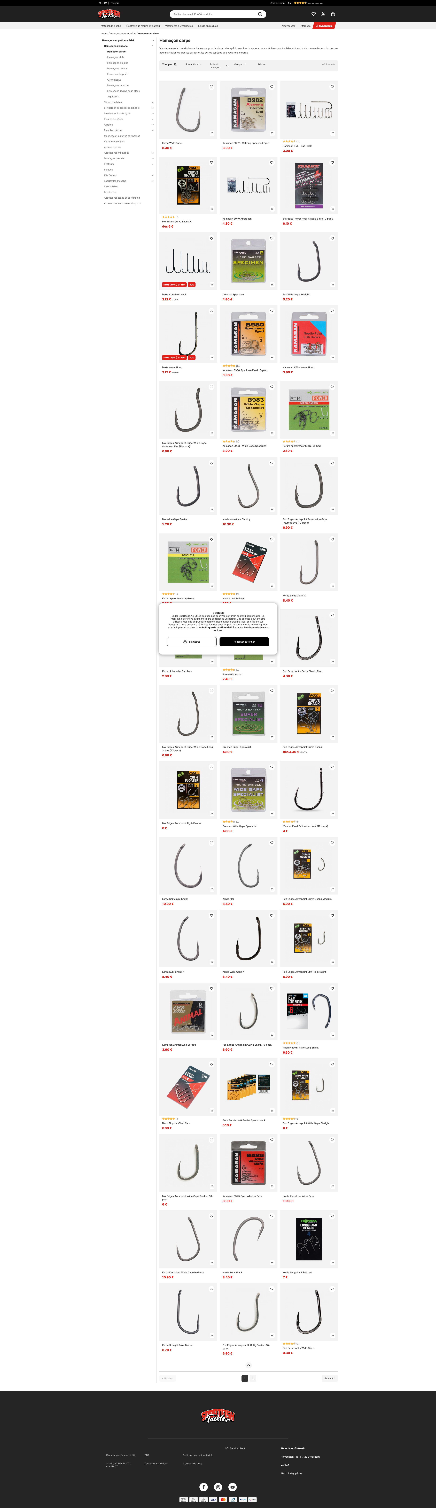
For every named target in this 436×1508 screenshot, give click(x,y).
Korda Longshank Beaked (297, 1272)
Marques (305, 25)
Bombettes (110, 192)
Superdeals (325, 25)
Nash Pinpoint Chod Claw (176, 1123)
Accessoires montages (116, 152)
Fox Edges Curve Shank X (176, 221)
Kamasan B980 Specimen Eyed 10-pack (245, 370)
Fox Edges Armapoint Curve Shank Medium (307, 898)
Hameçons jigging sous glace (123, 90)
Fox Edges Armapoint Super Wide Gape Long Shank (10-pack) (187, 748)
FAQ (146, 1455)
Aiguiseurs (113, 96)
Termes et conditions (156, 1463)
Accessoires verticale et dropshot (122, 203)
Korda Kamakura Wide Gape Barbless (183, 1272)
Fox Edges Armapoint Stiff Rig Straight (304, 971)
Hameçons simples (117, 62)
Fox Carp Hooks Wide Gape (298, 1348)
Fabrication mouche (115, 180)
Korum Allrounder (232, 674)
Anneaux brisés (112, 147)
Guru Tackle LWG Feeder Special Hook (244, 1120)
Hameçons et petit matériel (123, 33)
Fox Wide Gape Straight (296, 294)
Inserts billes (111, 186)
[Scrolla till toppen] (248, 1365)
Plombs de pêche (113, 119)
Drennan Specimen (233, 294)
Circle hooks (114, 79)
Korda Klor (228, 898)
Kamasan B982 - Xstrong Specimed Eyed (246, 143)
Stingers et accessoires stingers (121, 107)
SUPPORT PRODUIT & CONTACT (118, 1465)
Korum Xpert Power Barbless (178, 598)
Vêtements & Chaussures (179, 25)
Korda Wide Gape (172, 143)
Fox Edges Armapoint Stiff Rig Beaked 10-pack (246, 1347)
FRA (110, 3)
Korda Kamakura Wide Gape (298, 1196)
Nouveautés (288, 25)
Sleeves (108, 169)
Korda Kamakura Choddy (237, 519)
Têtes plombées (113, 102)
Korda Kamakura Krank (175, 898)
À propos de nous (192, 1463)
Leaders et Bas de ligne (117, 113)
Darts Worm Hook (172, 367)
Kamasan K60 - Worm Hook (298, 367)
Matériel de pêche (111, 25)
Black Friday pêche (291, 1473)
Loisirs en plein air (208, 25)
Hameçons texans (117, 68)
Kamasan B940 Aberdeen (237, 218)
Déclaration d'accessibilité (120, 1455)
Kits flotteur (110, 175)
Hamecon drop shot (118, 74)
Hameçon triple (115, 57)
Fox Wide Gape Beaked (175, 519)
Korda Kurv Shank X (173, 971)
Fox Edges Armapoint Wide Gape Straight (306, 1123)
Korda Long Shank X (294, 595)
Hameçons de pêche (148, 33)
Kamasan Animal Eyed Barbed (179, 1044)
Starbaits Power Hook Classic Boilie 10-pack (308, 218)
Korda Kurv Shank (233, 1272)
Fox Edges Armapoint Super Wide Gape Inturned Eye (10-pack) (305, 521)
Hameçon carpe (116, 51)
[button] (312, 3)
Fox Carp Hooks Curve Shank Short (302, 671)
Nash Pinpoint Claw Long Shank (301, 1047)
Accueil (104, 33)
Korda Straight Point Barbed (177, 1345)
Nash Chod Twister (233, 598)
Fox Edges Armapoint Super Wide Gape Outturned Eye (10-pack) (184, 444)
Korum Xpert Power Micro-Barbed (302, 445)
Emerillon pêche (113, 130)
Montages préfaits (114, 158)
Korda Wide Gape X (233, 971)
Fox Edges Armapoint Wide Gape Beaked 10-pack (187, 1198)
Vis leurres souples (114, 141)
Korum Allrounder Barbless (177, 671)
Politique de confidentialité (197, 1455)
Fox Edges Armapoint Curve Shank (302, 746)
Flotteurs (109, 163)
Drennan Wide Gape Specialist (240, 826)
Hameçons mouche (118, 85)
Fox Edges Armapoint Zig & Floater (181, 823)
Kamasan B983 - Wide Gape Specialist (244, 445)
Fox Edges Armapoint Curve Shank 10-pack (247, 1044)
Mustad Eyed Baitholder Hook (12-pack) (305, 826)
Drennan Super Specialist (237, 746)
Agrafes (108, 124)
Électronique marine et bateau (143, 25)
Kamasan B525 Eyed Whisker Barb (242, 1196)
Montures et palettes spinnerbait (122, 135)
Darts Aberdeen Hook (174, 294)
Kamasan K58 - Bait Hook (297, 145)
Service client (277, 3)
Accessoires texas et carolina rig (122, 197)
